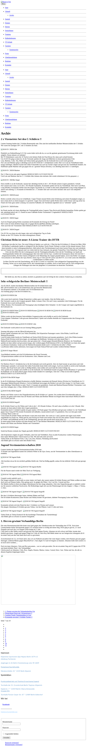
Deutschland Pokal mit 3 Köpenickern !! (18, 613)
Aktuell (7, 11)
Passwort (6, 728)
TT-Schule (8, 42)
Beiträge (8, 61)
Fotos (7, 53)
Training (8, 34)
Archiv (11, 15)
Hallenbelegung (10, 38)
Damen (7, 23)
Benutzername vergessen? (13, 745)
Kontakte (8, 65)
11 (6, 645)
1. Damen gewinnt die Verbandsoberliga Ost (20, 611)
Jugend (7, 19)
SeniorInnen (9, 30)
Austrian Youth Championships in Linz (18, 615)
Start (6, 8)
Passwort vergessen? (12, 743)
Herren (7, 27)
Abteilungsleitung (11, 57)
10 (6, 643)
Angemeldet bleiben (11, 734)
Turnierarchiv (13, 50)
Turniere (8, 46)
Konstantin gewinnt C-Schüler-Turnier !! (18, 617)
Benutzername (7, 722)
